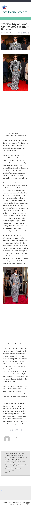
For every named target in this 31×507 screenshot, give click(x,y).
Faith (11, 32)
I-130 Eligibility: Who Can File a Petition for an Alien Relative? (14, 454)
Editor (14, 437)
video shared (7, 203)
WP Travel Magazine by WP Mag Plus (20, 503)
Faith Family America (14, 12)
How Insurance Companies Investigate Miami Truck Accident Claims (15, 471)
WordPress (12, 502)
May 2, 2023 (5, 32)
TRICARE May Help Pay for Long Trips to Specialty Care (15, 462)
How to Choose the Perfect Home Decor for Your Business (16, 458)
